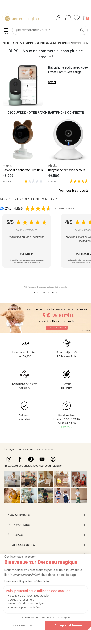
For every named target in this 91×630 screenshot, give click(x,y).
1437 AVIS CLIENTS (63, 208)
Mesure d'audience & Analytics (27, 603)
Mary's (7, 165)
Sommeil (30, 43)
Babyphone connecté (60, 43)
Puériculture (18, 43)
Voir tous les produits (73, 190)
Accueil (6, 43)
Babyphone (42, 43)
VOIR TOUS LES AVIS (45, 292)
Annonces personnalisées (24, 607)
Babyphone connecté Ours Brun (23, 170)
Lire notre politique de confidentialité (26, 581)
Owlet (52, 82)
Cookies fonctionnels (21, 599)
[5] (33, 181)
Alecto (52, 165)
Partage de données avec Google (28, 595)
